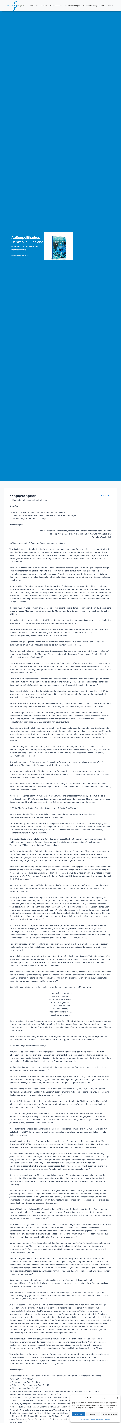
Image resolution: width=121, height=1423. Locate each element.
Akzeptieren (79, 1414)
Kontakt (110, 6)
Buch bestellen (56, 6)
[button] (117, 1398)
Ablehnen (93, 1414)
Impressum (107, 1419)
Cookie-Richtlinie (85, 1419)
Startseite (34, 6)
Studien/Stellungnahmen (93, 6)
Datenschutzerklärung (97, 1419)
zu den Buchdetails (18, 255)
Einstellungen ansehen (109, 1414)
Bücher (44, 6)
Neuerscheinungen (72, 6)
